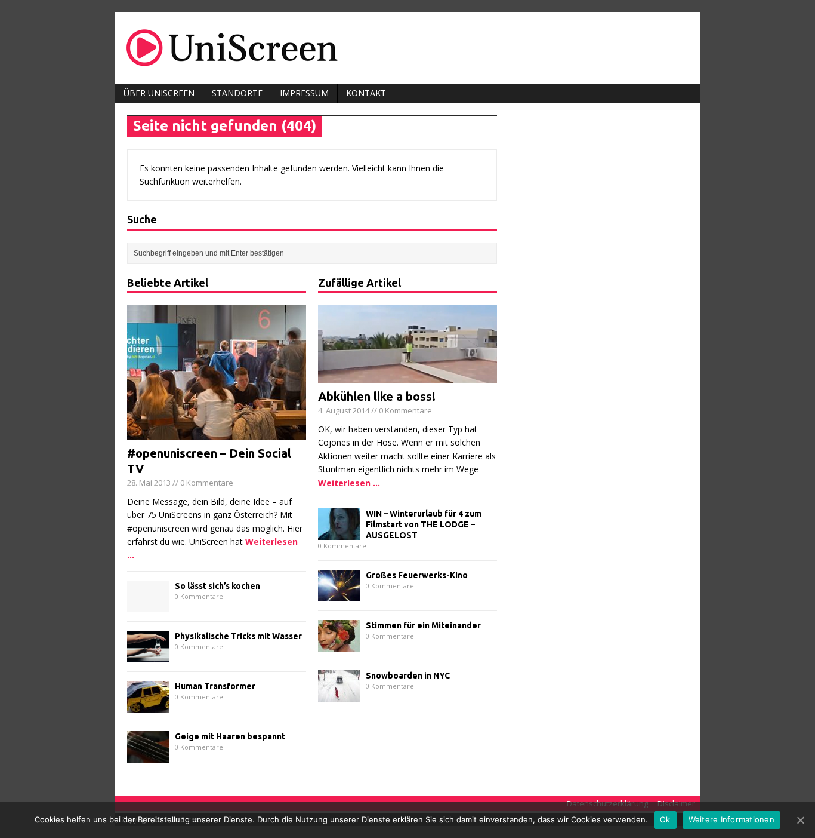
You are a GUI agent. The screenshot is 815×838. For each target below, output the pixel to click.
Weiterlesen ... (349, 483)
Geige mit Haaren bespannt (230, 736)
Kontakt (366, 93)
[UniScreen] (407, 48)
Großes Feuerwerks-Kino (417, 575)
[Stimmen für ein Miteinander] (339, 644)
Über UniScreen (159, 93)
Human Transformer (215, 686)
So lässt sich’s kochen (217, 586)
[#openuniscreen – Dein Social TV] (216, 432)
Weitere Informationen (731, 819)
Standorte (237, 93)
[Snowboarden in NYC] (339, 695)
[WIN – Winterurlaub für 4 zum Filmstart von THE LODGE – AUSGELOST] (339, 533)
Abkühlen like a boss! (377, 396)
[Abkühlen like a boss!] (407, 376)
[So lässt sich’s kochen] (148, 605)
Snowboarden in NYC (408, 675)
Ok (665, 819)
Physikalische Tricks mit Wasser (238, 636)
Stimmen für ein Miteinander (423, 625)
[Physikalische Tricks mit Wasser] (148, 655)
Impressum (304, 93)
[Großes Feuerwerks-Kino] (339, 594)
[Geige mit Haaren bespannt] (148, 756)
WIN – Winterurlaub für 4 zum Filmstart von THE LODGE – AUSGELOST (423, 524)
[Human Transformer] (148, 705)
